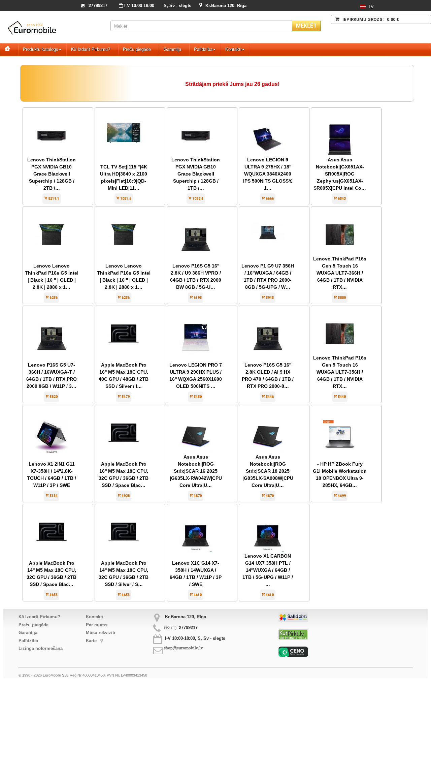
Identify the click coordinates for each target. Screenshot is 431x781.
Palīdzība (203, 49)
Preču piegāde (137, 49)
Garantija (172, 49)
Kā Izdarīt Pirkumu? (90, 49)
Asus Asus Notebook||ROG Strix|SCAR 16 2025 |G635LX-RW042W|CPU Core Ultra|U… (196, 471)
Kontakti (233, 49)
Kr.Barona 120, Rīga (225, 5)
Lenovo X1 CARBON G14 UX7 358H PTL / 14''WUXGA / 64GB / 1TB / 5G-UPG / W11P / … (267, 570)
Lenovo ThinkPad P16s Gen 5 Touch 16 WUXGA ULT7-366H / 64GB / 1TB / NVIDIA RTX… (339, 273)
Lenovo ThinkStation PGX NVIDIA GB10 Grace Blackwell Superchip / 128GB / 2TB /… (51, 174)
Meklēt (306, 26)
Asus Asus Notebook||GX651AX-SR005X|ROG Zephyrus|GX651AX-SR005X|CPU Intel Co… (339, 174)
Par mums (96, 624)
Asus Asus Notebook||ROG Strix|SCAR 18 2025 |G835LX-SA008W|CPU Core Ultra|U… (267, 471)
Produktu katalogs (40, 49)
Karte (92, 640)
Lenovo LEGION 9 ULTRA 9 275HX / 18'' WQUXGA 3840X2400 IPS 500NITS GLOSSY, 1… (267, 174)
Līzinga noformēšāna (41, 648)
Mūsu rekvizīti (100, 632)
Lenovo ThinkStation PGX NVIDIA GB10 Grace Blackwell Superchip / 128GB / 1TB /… (195, 174)
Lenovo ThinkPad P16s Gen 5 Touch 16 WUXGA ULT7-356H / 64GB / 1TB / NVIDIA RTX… (339, 372)
